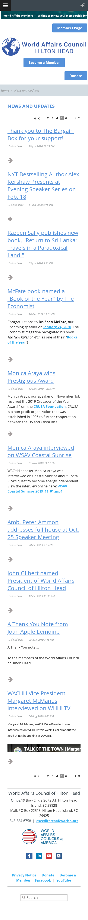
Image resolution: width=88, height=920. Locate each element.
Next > (75, 118)
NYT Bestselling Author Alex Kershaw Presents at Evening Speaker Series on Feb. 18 (43, 185)
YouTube (63, 880)
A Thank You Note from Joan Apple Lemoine (37, 627)
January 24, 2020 (57, 327)
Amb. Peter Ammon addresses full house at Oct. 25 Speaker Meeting (43, 529)
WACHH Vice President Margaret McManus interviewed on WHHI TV (38, 701)
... (43, 118)
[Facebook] (29, 856)
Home (5, 90)
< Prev (38, 118)
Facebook (43, 880)
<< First (35, 118)
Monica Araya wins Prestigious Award (31, 376)
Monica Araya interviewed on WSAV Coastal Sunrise (40, 451)
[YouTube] (49, 856)
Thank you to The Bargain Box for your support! (40, 134)
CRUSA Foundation (50, 406)
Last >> (79, 118)
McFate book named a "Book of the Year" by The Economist (40, 298)
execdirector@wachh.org (57, 820)
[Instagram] (59, 856)
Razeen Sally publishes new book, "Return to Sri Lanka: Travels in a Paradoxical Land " (42, 244)
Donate (48, 875)
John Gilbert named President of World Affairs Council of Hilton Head (40, 580)
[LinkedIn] (39, 856)
